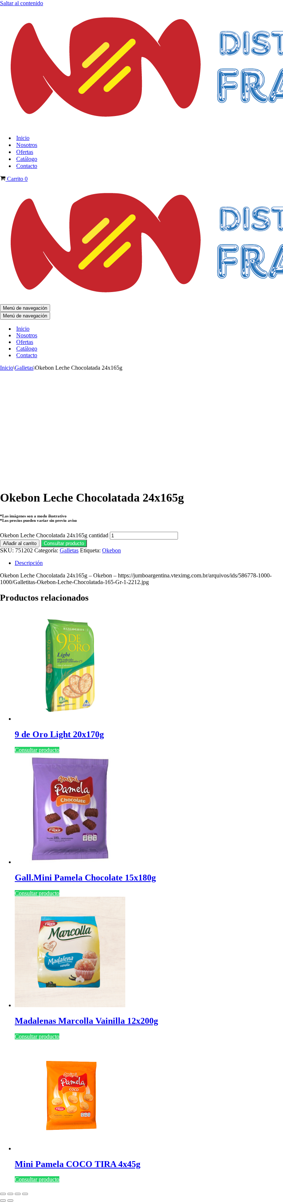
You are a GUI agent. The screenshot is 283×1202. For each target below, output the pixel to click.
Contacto (26, 166)
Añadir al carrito (19, 543)
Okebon (111, 550)
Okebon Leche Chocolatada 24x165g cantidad (54, 535)
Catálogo (26, 159)
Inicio (22, 138)
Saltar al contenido (21, 3)
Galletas (24, 368)
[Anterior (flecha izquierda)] (3, 1200)
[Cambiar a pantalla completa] (10, 1194)
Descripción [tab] (29, 563)
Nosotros (26, 145)
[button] (64, 543)
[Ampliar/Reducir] (3, 1194)
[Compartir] (18, 1194)
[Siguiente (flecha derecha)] (10, 1200)
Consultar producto (64, 543)
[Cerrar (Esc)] (25, 1194)
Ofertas (24, 152)
